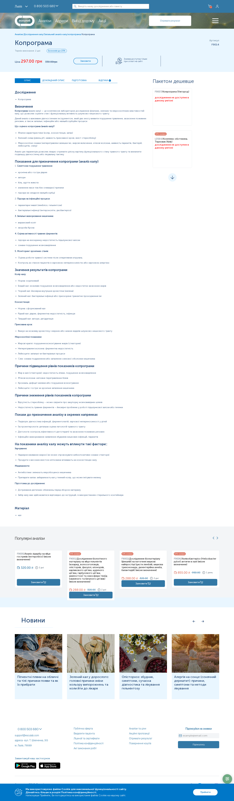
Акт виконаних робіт (85, 748)
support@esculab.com (27, 735)
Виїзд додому (83, 20)
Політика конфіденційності (88, 743)
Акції (102, 20)
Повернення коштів (140, 743)
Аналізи (45, 20)
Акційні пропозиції (139, 733)
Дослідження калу (33, 34)
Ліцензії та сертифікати (86, 738)
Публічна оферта (83, 728)
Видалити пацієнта (84, 733)
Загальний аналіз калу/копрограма (62, 34)
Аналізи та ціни (137, 728)
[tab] (27, 80)
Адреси (61, 20)
